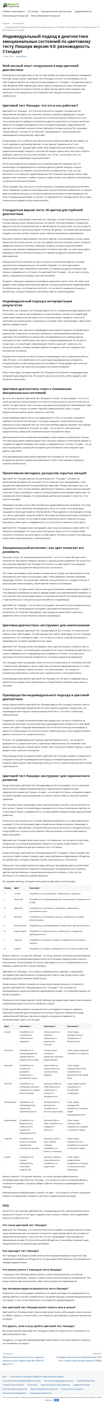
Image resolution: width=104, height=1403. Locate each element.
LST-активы (33, 11)
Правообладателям (86, 1380)
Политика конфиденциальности (59, 1380)
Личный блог (18, 23)
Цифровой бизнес (83, 11)
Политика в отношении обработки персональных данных (37, 1376)
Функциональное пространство (56, 11)
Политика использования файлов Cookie (22, 1380)
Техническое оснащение (72, 1389)
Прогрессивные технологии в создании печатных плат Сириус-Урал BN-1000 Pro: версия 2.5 (23, 1358)
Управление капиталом (40, 1393)
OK (56, 1400)
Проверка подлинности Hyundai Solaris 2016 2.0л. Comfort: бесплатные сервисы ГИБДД (78, 1357)
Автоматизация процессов (15, 15)
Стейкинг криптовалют (14, 11)
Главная (6, 23)
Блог (5, 1376)
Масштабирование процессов (45, 15)
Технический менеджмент (15, 1393)
